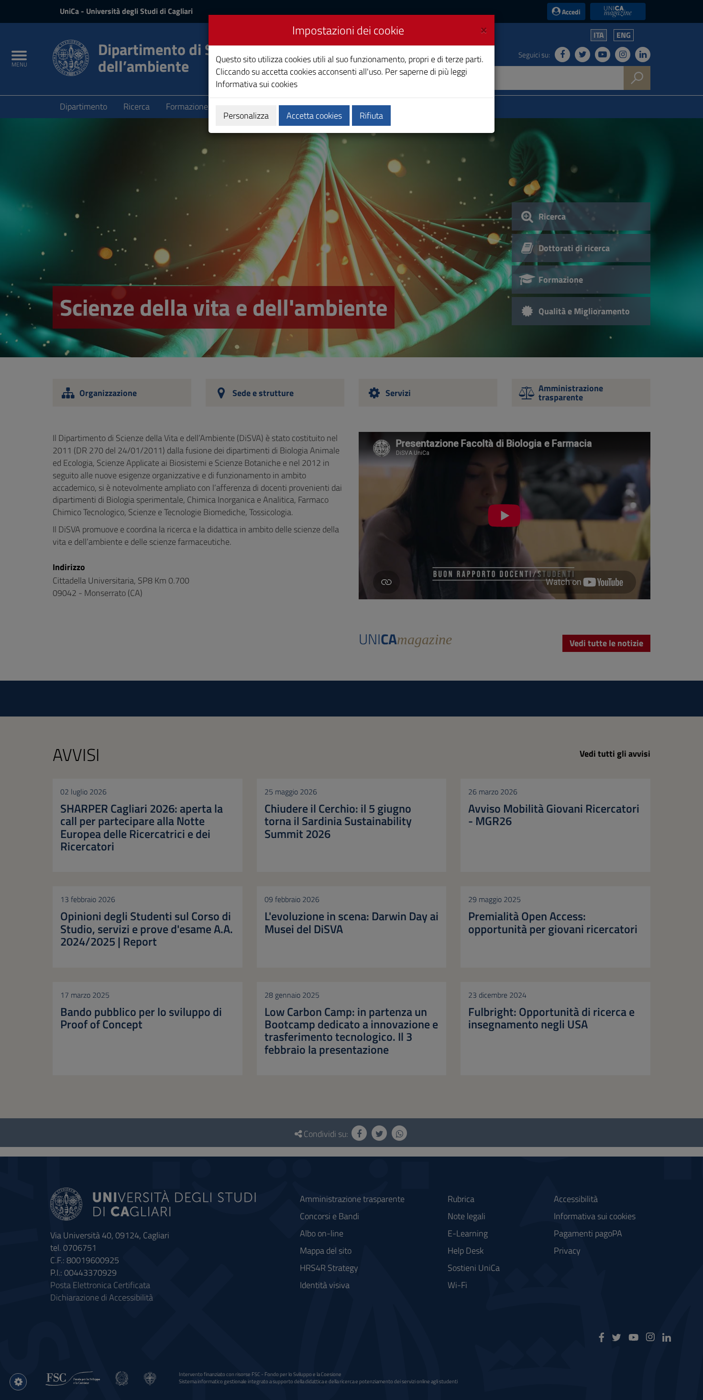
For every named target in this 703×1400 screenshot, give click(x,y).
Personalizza (246, 115)
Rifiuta (371, 115)
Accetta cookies (314, 115)
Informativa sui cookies (256, 83)
